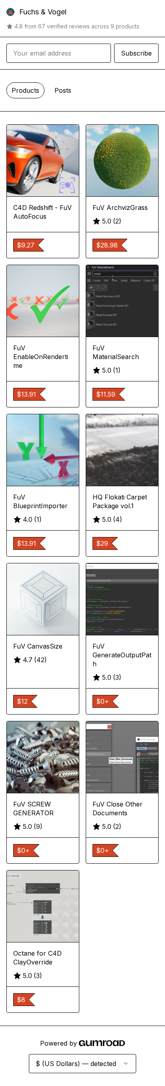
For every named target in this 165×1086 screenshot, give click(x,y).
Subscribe (136, 53)
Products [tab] (25, 90)
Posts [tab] (62, 90)
